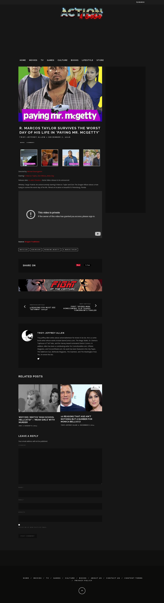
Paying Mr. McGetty (51, 249)
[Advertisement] (82, 38)
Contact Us (113, 578)
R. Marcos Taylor (70, 249)
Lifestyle (87, 60)
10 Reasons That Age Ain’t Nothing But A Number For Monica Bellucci (76, 419)
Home (23, 60)
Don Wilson (35, 249)
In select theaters (35, 180)
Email (21, 500)
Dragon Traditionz (32, 242)
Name (20, 487)
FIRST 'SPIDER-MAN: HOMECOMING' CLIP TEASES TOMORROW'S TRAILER (80, 308)
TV (42, 60)
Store (100, 60)
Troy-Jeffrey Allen (32, 137)
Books (75, 60)
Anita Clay (24, 249)
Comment (22, 445)
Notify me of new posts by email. (32, 527)
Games (50, 60)
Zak (20, 425)
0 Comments (30, 142)
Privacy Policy (83, 580)
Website (21, 512)
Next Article (85, 303)
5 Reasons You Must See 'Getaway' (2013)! (43, 308)
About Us (96, 578)
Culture (63, 60)
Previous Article (37, 304)
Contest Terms (134, 578)
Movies (33, 60)
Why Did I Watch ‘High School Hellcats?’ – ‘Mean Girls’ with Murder (37, 420)
